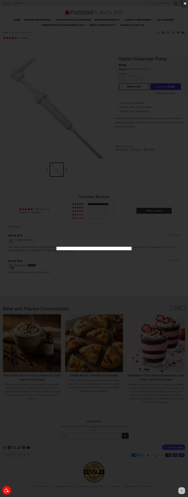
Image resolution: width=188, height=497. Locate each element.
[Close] (185, 3)
